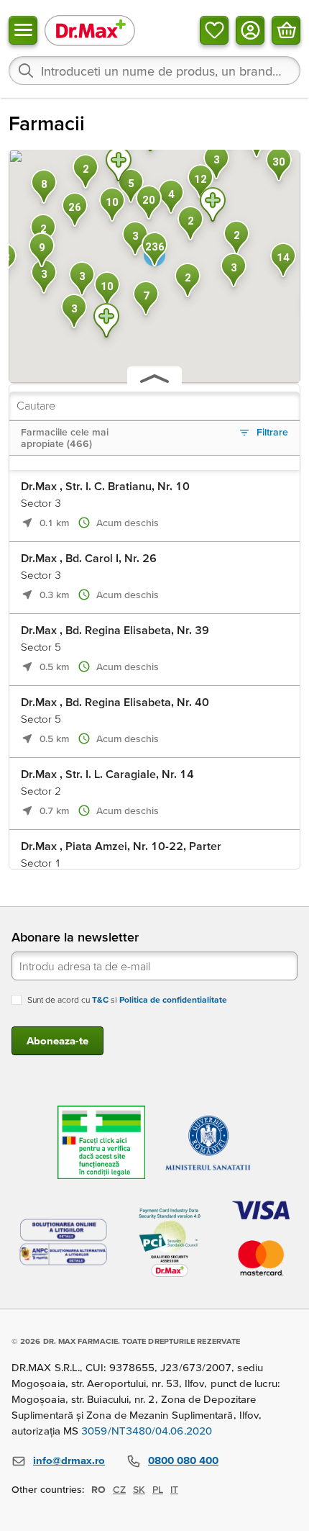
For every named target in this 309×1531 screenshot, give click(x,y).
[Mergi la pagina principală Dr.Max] (90, 29)
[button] (106, 322)
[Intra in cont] (250, 30)
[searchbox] (154, 70)
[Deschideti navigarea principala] (23, 30)
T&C (100, 999)
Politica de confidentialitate (173, 999)
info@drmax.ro (69, 1460)
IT (174, 1489)
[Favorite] (214, 30)
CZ (119, 1489)
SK (139, 1489)
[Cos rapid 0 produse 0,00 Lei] (286, 30)
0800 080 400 (183, 1460)
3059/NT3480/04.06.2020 (146, 1430)
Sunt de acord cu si (127, 999)
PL (157, 1489)
